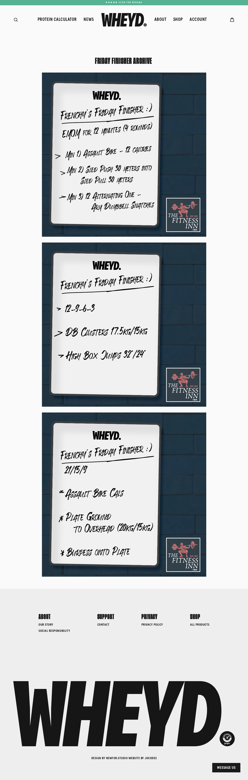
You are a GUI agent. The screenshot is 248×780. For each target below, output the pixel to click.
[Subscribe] (216, 754)
